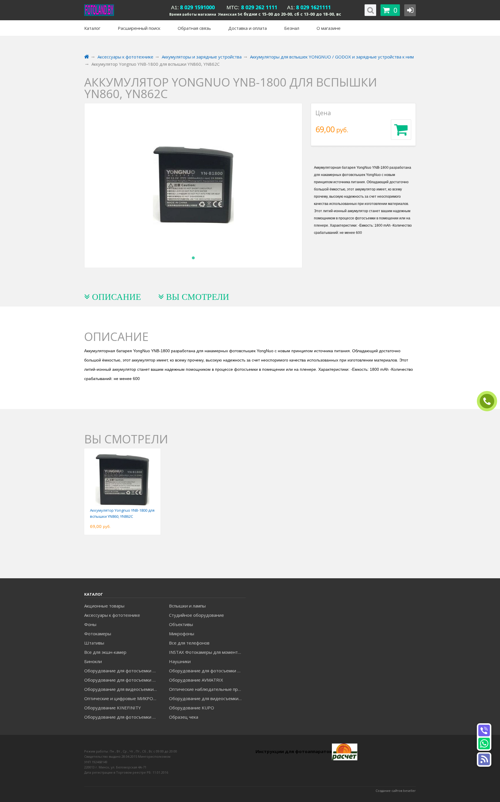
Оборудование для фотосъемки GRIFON (122, 680)
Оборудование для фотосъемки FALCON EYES (122, 670)
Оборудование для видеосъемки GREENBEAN (122, 689)
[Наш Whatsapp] (484, 743)
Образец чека (183, 717)
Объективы (181, 624)
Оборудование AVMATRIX (196, 680)
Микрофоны (181, 633)
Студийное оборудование (196, 615)
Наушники (180, 661)
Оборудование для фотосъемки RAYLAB (122, 717)
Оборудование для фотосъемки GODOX (207, 670)
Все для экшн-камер (105, 652)
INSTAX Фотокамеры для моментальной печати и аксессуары (207, 652)
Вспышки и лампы (187, 606)
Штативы (94, 643)
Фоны (90, 624)
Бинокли (93, 661)
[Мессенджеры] (484, 759)
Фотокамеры (97, 633)
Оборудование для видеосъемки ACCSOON (207, 698)
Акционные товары (104, 606)
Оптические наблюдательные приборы (207, 689)
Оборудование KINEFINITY (112, 708)
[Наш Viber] (484, 730)
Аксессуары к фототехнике (112, 615)
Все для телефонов (189, 643)
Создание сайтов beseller (396, 790)
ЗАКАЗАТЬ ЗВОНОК (489, 401)
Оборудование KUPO (191, 708)
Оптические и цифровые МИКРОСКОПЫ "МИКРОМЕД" (122, 698)
